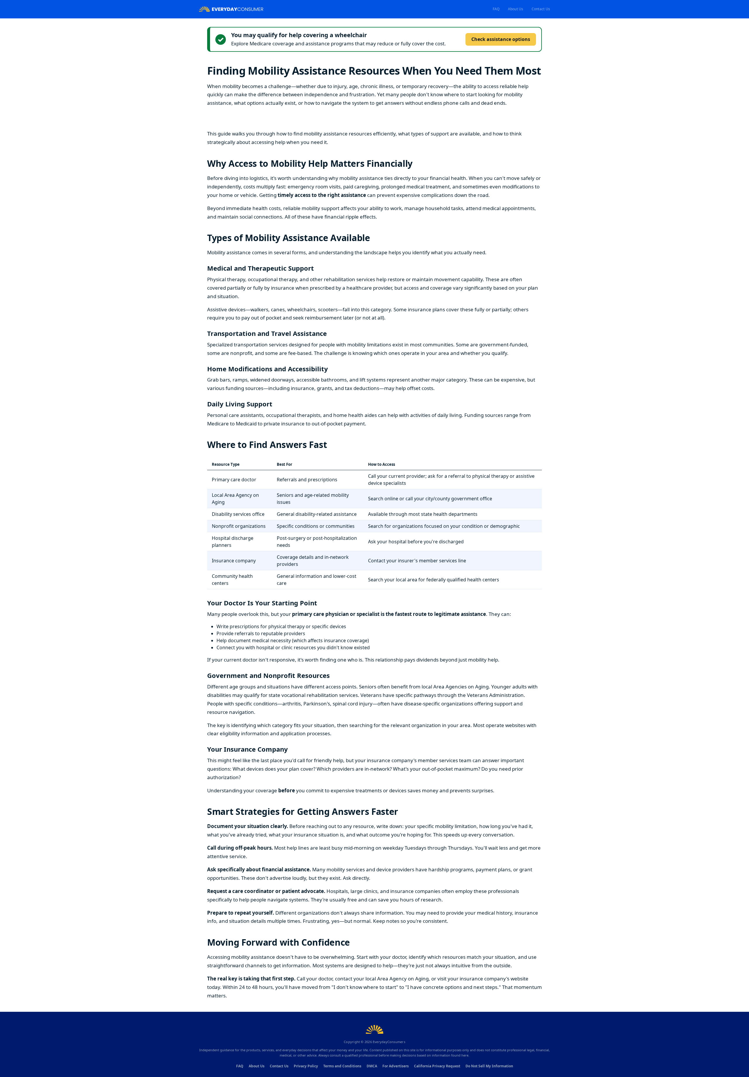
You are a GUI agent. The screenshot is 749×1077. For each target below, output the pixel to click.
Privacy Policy (306, 1066)
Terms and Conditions (342, 1066)
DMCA (372, 1066)
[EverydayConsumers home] (231, 9)
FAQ (496, 8)
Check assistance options (500, 39)
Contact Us (541, 8)
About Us (515, 8)
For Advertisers (395, 1066)
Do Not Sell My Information (489, 1066)
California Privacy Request (437, 1066)
